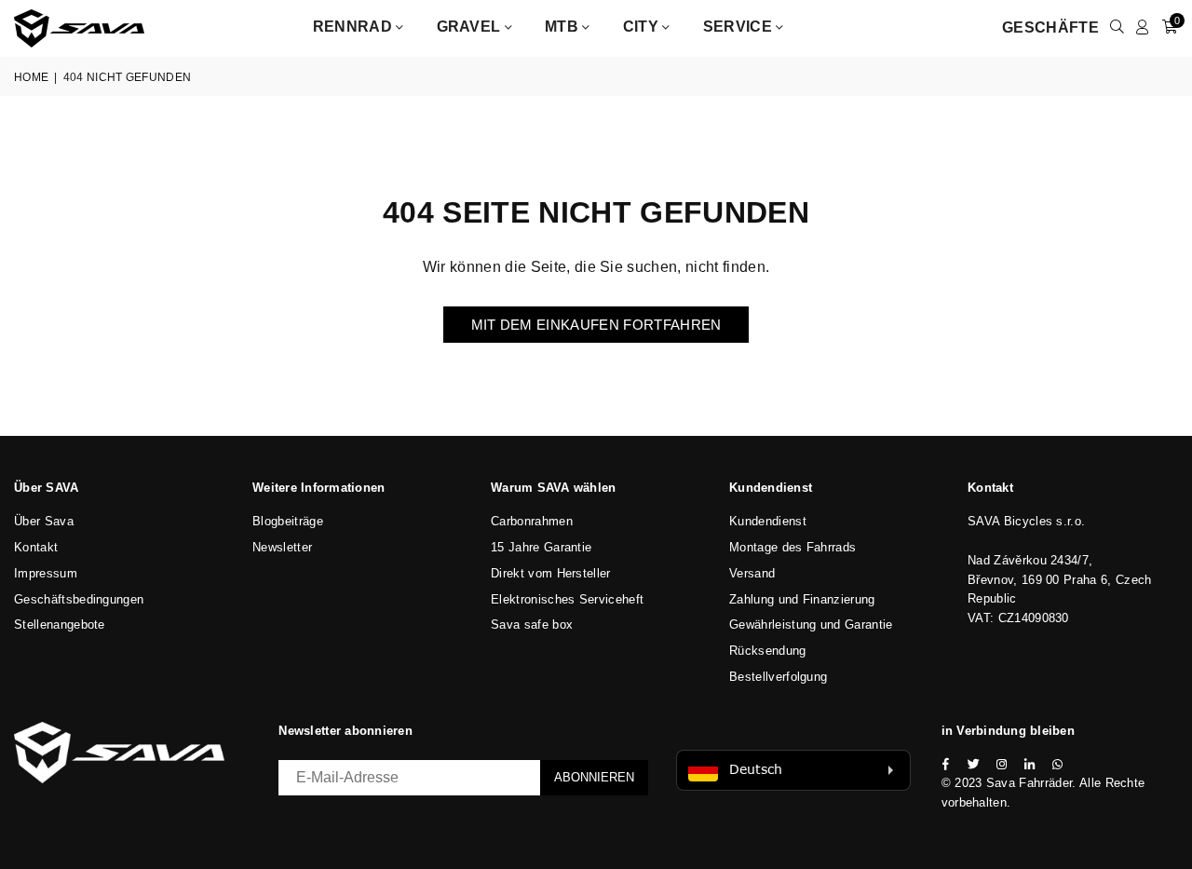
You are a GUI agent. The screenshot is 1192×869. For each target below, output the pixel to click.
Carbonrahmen (532, 521)
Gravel (471, 26)
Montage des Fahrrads (792, 547)
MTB (563, 26)
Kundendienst (767, 521)
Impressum (45, 573)
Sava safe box (532, 624)
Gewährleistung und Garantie (811, 624)
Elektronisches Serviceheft (567, 599)
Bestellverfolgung (778, 677)
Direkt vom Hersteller (551, 573)
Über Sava (44, 521)
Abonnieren (594, 777)
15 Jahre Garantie (541, 547)
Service (740, 26)
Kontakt (36, 547)
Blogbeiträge (287, 521)
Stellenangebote (59, 624)
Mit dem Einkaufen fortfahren (596, 325)
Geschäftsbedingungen (78, 599)
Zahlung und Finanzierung (802, 599)
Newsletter (282, 547)
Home (31, 77)
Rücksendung (767, 651)
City (643, 26)
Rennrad (355, 26)
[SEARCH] (1117, 28)
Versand (752, 573)
